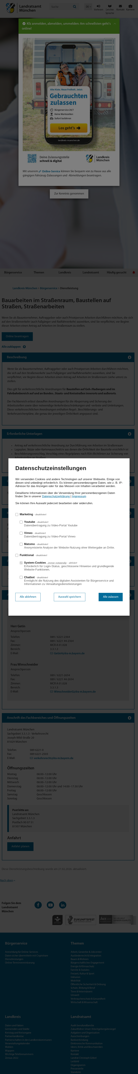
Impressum (79, 496)
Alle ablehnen (28, 597)
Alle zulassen (110, 597)
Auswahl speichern (69, 597)
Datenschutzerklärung (56, 496)
